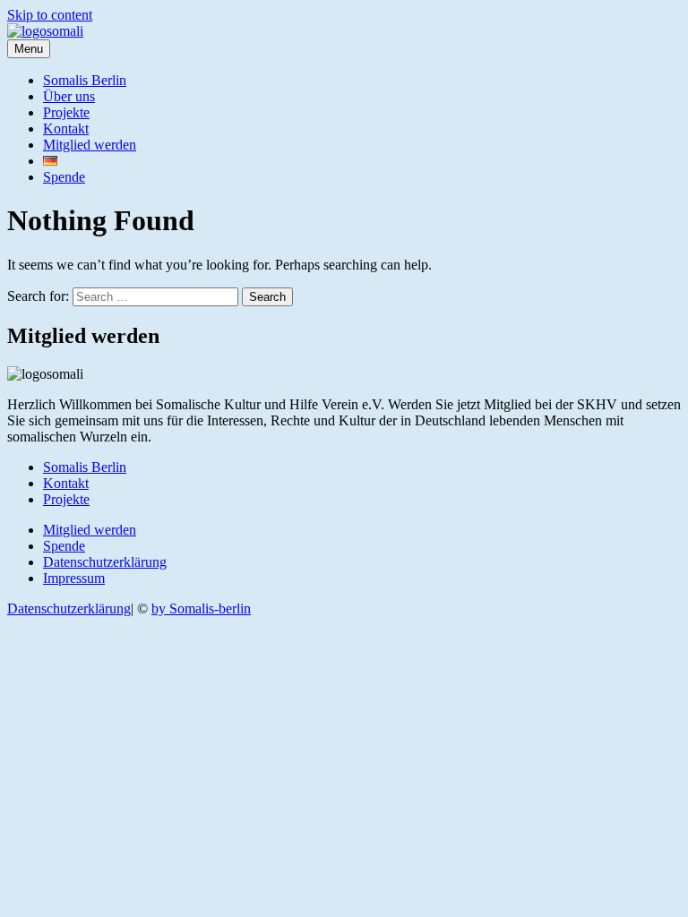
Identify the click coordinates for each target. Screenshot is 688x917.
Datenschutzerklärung (105, 562)
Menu (28, 49)
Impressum (74, 578)
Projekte (66, 112)
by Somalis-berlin (201, 608)
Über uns (69, 96)
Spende (64, 176)
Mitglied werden (89, 144)
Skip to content (49, 14)
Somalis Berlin (84, 80)
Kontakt (66, 128)
